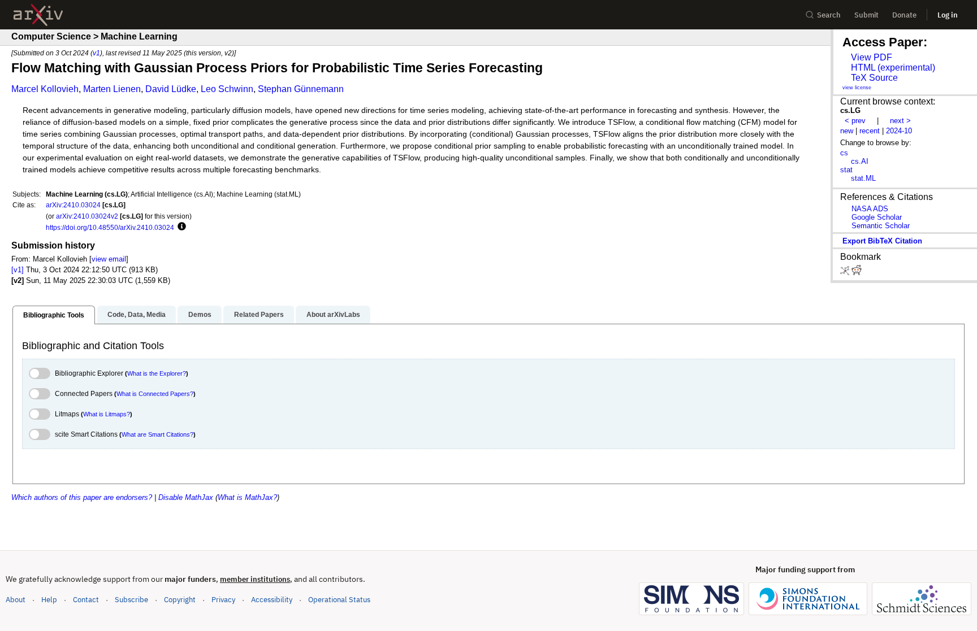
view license (856, 87)
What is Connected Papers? (154, 393)
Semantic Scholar (880, 225)
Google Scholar (876, 217)
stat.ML (863, 178)
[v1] (17, 270)
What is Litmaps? (106, 414)
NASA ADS (869, 208)
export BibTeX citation (882, 241)
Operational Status (339, 599)
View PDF (871, 57)
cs (844, 153)
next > (900, 120)
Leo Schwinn (227, 89)
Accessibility (271, 599)
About (15, 599)
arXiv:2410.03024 (73, 204)
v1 (96, 52)
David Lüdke (170, 89)
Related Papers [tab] (259, 315)
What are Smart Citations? (157, 434)
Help (49, 599)
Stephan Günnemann (301, 89)
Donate (904, 15)
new (846, 131)
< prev (855, 120)
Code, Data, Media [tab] (136, 315)
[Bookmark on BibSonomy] (845, 272)
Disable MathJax (185, 497)
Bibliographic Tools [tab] (53, 315)
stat (846, 170)
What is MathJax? (247, 497)
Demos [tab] (199, 315)
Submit (866, 15)
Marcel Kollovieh (45, 89)
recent (869, 131)
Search (829, 15)
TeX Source (874, 77)
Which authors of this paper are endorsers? (81, 497)
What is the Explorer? (156, 373)
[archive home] (38, 15)
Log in (947, 15)
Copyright (180, 599)
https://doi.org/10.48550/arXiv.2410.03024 (110, 227)
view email (109, 259)
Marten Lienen (112, 89)
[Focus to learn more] (180, 227)
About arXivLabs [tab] (333, 315)
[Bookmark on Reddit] (856, 272)
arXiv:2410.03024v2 (87, 216)
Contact (86, 599)
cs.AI (859, 161)
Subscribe (131, 599)
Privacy (223, 599)
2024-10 (899, 131)
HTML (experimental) (893, 67)
